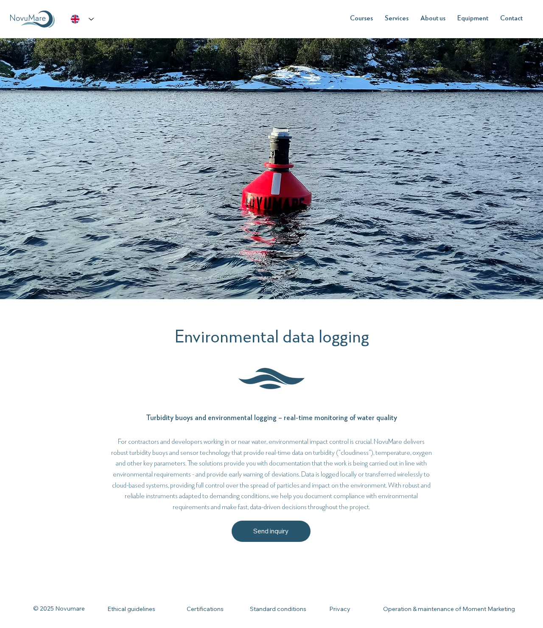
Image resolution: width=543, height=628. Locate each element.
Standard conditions (278, 609)
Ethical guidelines (131, 609)
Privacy (339, 609)
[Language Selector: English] (82, 19)
